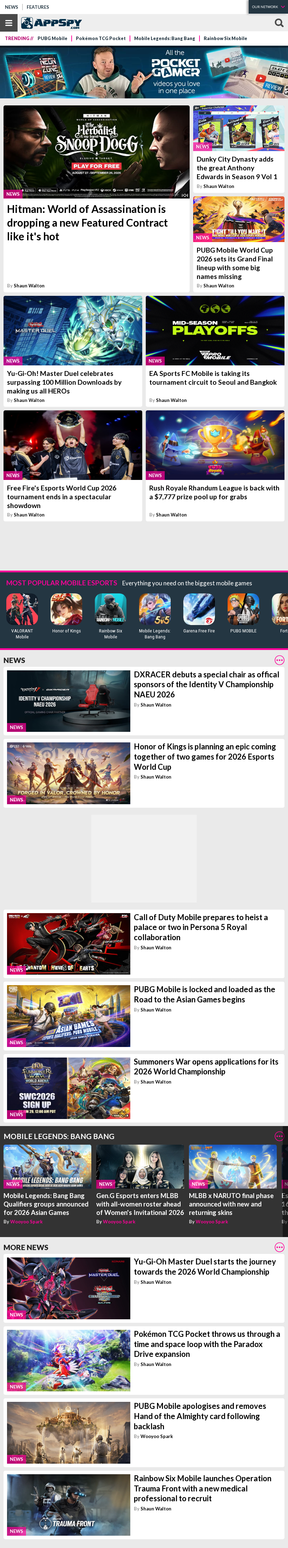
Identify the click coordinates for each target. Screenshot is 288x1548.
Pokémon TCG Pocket (101, 38)
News (11, 7)
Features (38, 7)
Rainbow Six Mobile (225, 38)
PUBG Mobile (52, 38)
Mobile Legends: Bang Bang (164, 38)
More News (26, 1247)
